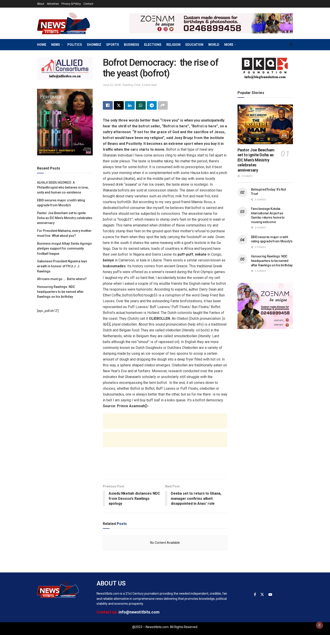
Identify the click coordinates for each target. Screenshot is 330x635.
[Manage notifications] (319, 625)
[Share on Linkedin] (130, 105)
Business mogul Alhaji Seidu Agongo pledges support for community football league (64, 248)
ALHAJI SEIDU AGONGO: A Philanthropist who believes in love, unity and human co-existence (62, 187)
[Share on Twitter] (119, 105)
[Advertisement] (165, 425)
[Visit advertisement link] (211, 23)
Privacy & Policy (71, 3)
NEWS (55, 44)
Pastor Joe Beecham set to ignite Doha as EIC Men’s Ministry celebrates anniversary (64, 218)
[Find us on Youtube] (270, 594)
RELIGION (173, 44)
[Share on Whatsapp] (141, 105)
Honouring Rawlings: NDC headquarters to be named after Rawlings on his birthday (60, 292)
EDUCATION (194, 44)
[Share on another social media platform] (163, 105)
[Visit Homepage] (70, 23)
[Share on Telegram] (152, 105)
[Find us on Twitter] (262, 594)
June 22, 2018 (112, 85)
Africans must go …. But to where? (62, 279)
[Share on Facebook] (108, 105)
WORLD (213, 44)
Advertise (53, 3)
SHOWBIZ (94, 44)
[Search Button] (291, 44)
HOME (41, 44)
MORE (228, 44)
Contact (88, 3)
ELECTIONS (152, 44)
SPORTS (112, 44)
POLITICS (74, 44)
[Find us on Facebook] (255, 594)
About (40, 3)
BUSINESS (131, 44)
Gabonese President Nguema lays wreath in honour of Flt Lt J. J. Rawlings (62, 266)
